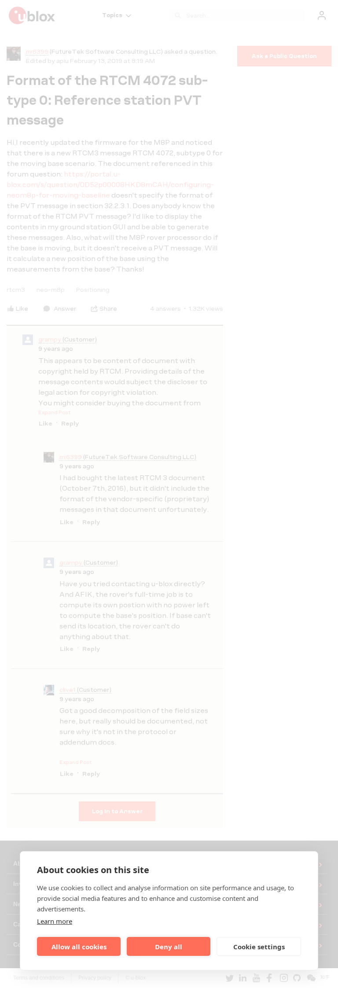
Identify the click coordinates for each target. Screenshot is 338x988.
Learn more (54, 921)
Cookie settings (259, 946)
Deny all (168, 946)
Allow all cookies (79, 946)
